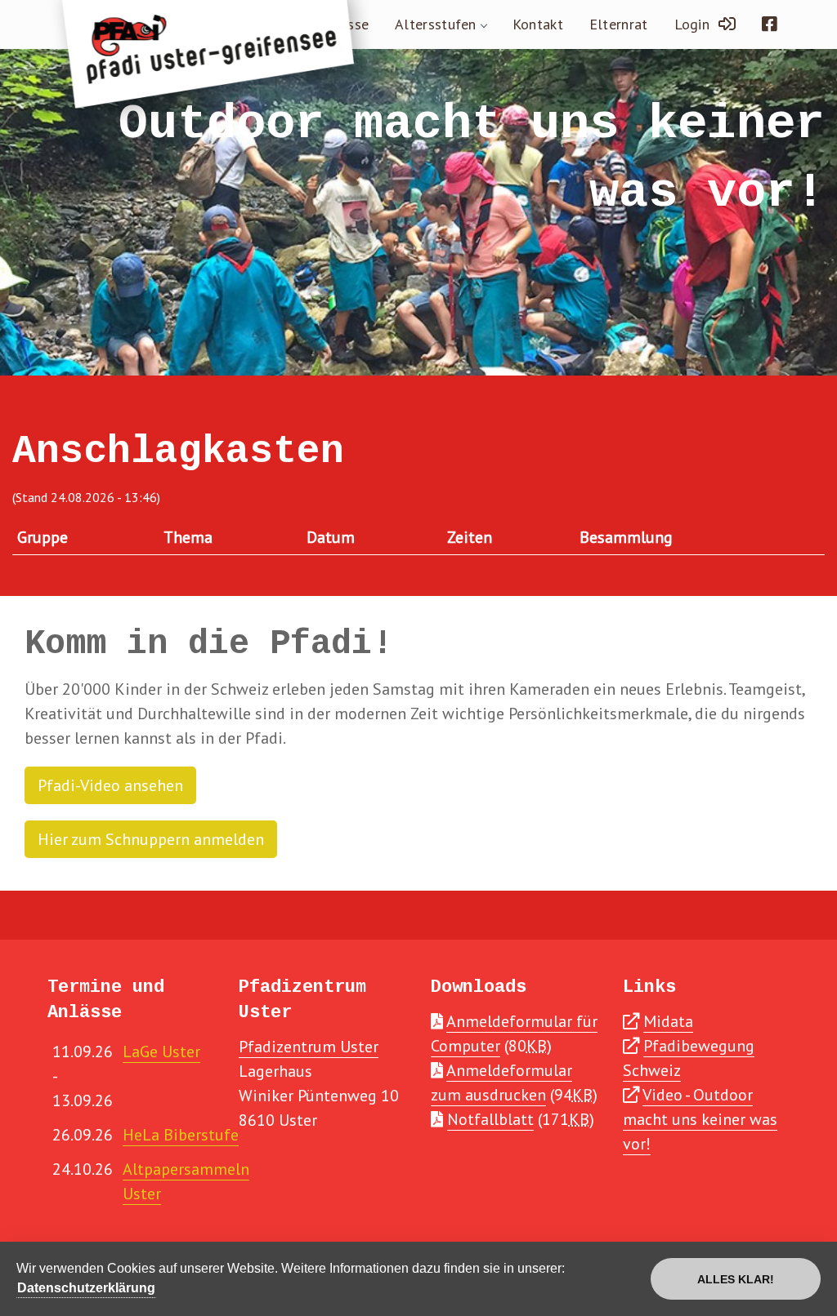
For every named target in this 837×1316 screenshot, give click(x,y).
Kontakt (537, 24)
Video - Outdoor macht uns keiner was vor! (700, 1119)
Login (696, 24)
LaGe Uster (161, 1051)
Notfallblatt (490, 1119)
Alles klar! (735, 1279)
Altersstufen (436, 24)
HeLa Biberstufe (181, 1134)
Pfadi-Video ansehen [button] (110, 785)
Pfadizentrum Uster (308, 1046)
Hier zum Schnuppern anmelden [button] (151, 839)
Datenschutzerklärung (86, 1288)
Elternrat (618, 24)
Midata (668, 1021)
